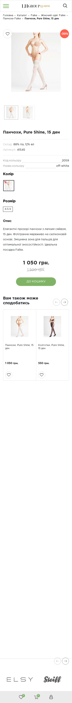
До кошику (36, 281)
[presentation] (56, 302)
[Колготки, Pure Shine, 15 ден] (52, 327)
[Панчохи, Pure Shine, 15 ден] (19, 327)
